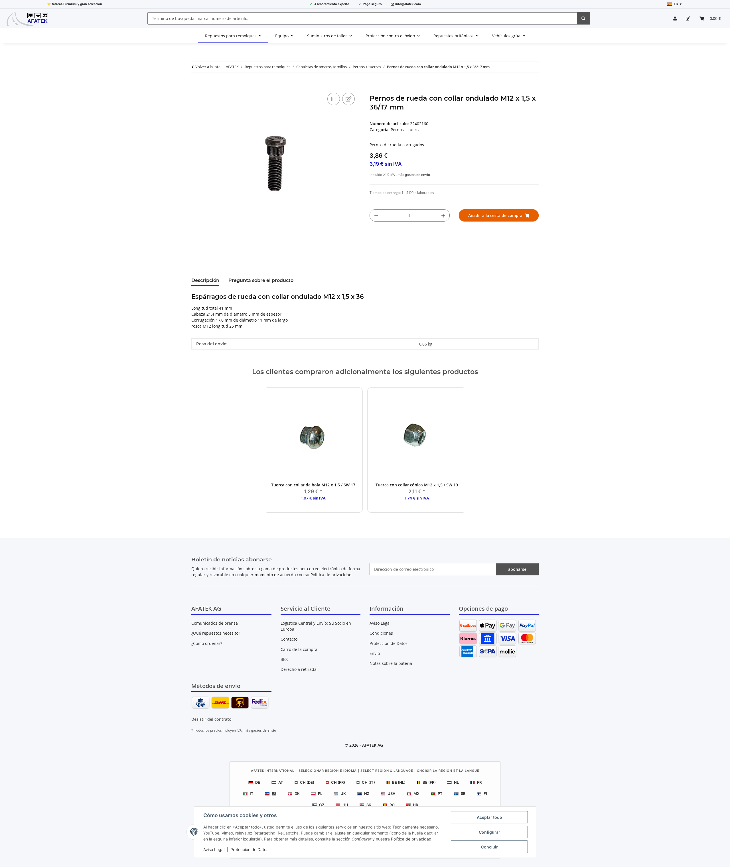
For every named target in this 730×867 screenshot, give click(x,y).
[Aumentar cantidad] (443, 215)
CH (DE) (307, 782)
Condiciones (381, 633)
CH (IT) (368, 782)
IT (252, 793)
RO (392, 805)
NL (456, 782)
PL (320, 793)
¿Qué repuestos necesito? (215, 633)
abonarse (517, 569)
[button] (675, 18)
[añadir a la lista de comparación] (333, 99)
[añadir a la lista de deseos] (348, 99)
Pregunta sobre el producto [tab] (260, 280)
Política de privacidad (411, 838)
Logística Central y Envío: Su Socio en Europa (316, 626)
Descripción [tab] (205, 280)
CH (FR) (338, 782)
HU (345, 805)
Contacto (289, 639)
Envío (375, 653)
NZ (366, 793)
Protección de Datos (249, 849)
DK (297, 793)
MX (416, 793)
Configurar (489, 832)
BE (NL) (398, 782)
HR (415, 805)
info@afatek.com (408, 4)
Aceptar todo (489, 817)
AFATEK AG (372, 745)
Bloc (285, 659)
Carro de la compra (299, 649)
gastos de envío (417, 175)
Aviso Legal (213, 849)
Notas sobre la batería (391, 663)
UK (343, 793)
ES (274, 793)
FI (485, 793)
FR (479, 782)
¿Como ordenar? (206, 643)
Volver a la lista (207, 66)
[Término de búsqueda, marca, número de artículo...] (583, 18)
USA (391, 793)
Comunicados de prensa (214, 623)
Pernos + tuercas (407, 129)
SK (368, 805)
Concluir (489, 846)
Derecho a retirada (299, 669)
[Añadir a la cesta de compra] (195, 85)
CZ (321, 805)
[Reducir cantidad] (376, 215)
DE (257, 782)
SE (463, 793)
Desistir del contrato (211, 719)
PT (440, 793)
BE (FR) (429, 782)
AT (280, 782)
